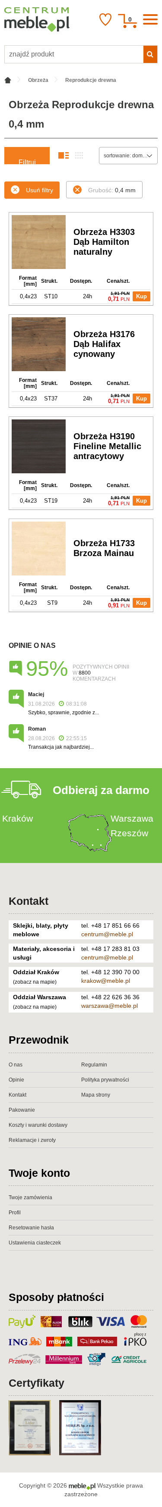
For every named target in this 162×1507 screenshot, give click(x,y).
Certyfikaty (36, 1383)
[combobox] (128, 155)
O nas (15, 1065)
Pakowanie (22, 1110)
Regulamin (94, 1065)
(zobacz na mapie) (35, 982)
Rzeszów (129, 833)
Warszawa (132, 818)
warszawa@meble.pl (109, 1005)
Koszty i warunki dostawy (38, 1125)
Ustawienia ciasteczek (35, 1243)
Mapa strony (95, 1095)
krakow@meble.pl (105, 980)
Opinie (16, 1080)
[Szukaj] (150, 54)
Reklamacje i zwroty (32, 1140)
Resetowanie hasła (31, 1228)
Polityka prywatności (105, 1080)
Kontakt (28, 901)
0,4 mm (112, 190)
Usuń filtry (39, 190)
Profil (15, 1213)
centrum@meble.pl (107, 934)
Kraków (17, 818)
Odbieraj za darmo (101, 790)
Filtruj (27, 161)
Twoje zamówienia (30, 1197)
